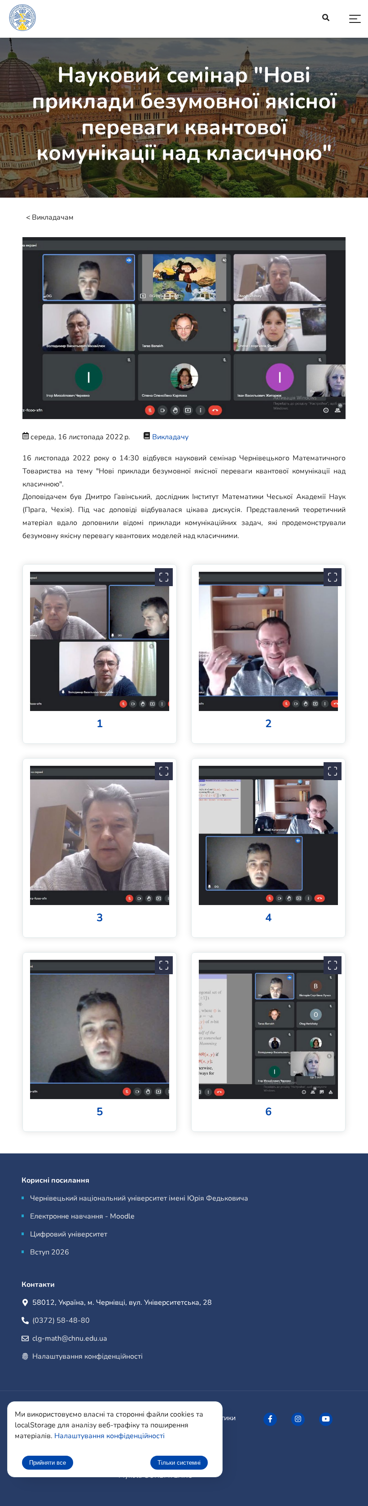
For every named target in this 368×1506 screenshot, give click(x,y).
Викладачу (170, 437)
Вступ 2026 (49, 1252)
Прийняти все (47, 1462)
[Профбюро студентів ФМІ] (298, 1419)
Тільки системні (179, 1462)
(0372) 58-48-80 (61, 1320)
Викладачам (53, 217)
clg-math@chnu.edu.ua (69, 1338)
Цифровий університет (68, 1234)
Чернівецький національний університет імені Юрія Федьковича (139, 1198)
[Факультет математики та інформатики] (22, 19)
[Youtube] (326, 1419)
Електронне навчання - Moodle (82, 1216)
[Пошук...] (325, 19)
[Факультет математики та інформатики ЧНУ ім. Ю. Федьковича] (270, 1419)
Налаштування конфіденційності (87, 1356)
